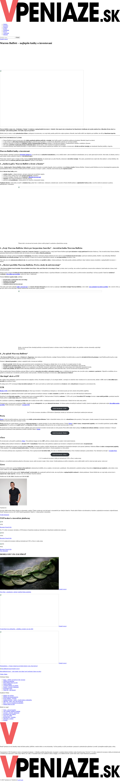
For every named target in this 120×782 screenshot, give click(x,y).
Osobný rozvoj (4, 39)
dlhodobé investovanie (35, 177)
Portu (70, 423)
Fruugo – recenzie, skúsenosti (11, 687)
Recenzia (2, 527)
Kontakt (5, 720)
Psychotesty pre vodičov (9, 714)
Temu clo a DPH (7, 715)
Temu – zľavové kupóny (9, 710)
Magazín (5, 34)
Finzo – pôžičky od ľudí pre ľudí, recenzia (14, 679)
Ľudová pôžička (7, 684)
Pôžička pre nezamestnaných (10, 697)
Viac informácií (4, 551)
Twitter (2, 514)
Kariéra (5, 28)
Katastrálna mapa (7, 688)
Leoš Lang (20, 780)
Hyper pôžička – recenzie (9, 698)
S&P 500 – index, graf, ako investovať (13, 701)
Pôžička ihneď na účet (9, 704)
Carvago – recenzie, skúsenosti (11, 713)
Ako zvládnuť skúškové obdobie (11, 711)
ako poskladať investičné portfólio (98, 286)
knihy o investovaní (22, 286)
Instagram (6, 514)
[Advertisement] (60, 57)
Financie (5, 27)
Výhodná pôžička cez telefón (10, 685)
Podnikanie (6, 30)
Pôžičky (5, 24)
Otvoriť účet (8, 527)
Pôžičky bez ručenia (8, 695)
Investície (5, 25)
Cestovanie (6, 33)
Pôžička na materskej (8, 681)
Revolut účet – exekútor (9, 717)
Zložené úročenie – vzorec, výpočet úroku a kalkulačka (17, 700)
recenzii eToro (113, 450)
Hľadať (17, 37)
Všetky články (3, 674)
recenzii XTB (26, 404)
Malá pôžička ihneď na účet (10, 682)
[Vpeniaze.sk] (60, 21)
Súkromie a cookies (8, 718)
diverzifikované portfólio (13, 274)
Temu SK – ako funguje (9, 690)
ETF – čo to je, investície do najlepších (13, 703)
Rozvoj (5, 31)
